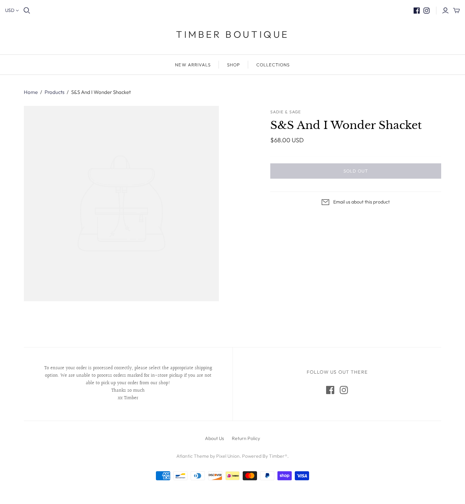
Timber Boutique (232, 34)
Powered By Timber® (264, 456)
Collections (273, 64)
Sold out (355, 171)
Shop (233, 64)
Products (54, 92)
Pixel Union (228, 456)
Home (31, 92)
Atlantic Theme (192, 456)
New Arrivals (192, 64)
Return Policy (246, 438)
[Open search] (26, 10)
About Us (214, 438)
